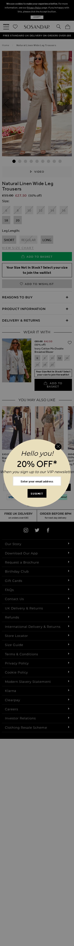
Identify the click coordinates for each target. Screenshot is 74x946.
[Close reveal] (58, 446)
